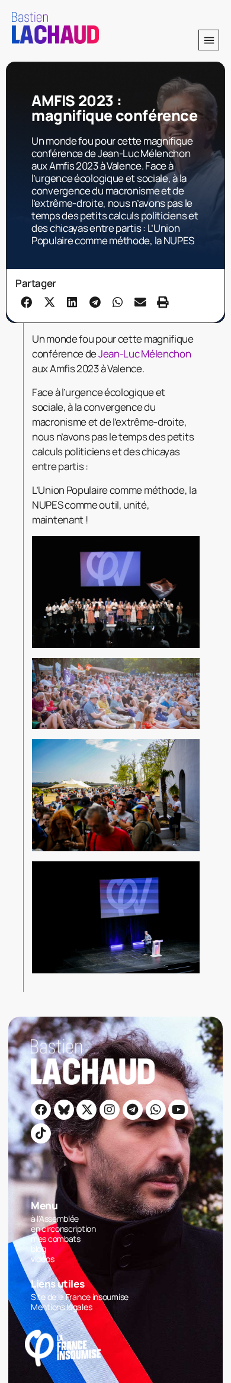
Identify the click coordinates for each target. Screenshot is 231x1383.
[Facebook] (41, 1110)
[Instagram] (110, 1110)
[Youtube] (178, 1110)
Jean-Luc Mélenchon (144, 353)
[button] (208, 40)
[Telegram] (133, 1110)
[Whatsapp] (156, 1110)
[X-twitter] (86, 1110)
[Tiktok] (41, 1133)
